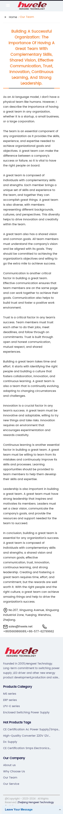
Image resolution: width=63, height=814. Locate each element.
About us (9, 765)
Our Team (10, 777)
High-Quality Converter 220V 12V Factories (26, 736)
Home (13, 17)
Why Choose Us (14, 771)
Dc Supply (10, 742)
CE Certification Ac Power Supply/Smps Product (30, 729)
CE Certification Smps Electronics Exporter (26, 748)
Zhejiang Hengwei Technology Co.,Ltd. (29, 804)
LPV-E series (11, 706)
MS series (9, 694)
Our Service (11, 784)
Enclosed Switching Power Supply (26, 712)
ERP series (10, 700)
